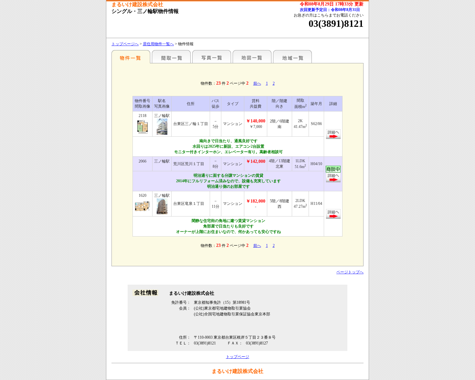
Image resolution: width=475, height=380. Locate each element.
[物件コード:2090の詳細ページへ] (142, 126)
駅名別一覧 (130, 56)
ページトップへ (350, 272)
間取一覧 (171, 56)
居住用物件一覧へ (158, 44)
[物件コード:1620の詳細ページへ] (142, 206)
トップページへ (125, 44)
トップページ (237, 356)
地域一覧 (292, 56)
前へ (257, 83)
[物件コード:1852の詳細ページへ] (333, 179)
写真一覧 (211, 56)
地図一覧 (252, 56)
